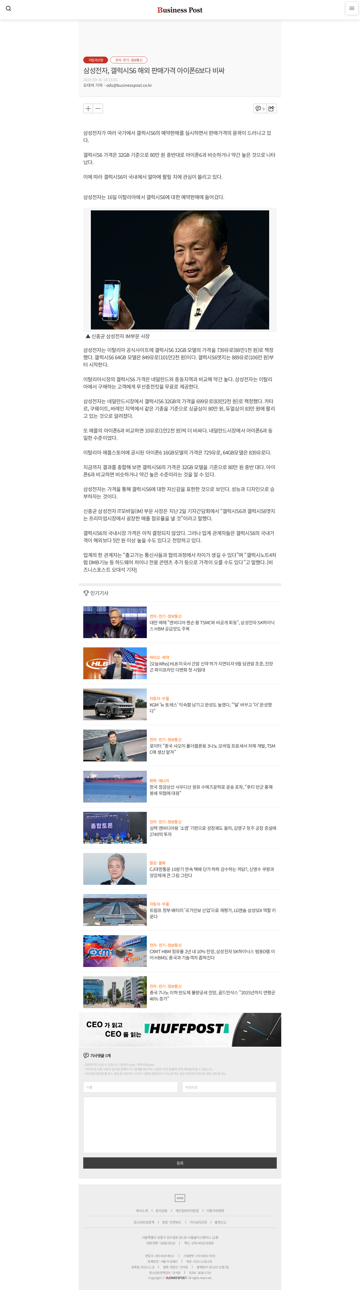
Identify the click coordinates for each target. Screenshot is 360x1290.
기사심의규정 (198, 1222)
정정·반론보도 (171, 1222)
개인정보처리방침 (187, 1210)
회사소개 (142, 1210)
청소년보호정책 (144, 1222)
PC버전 (180, 1198)
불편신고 (220, 1222)
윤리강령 (161, 1210)
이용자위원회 (215, 1210)
